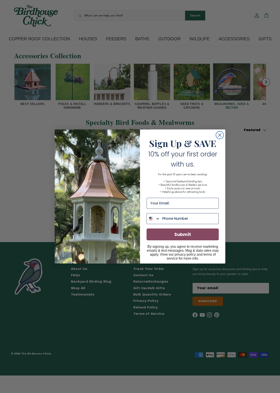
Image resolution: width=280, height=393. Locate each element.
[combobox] (153, 218)
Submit (182, 234)
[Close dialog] (220, 135)
